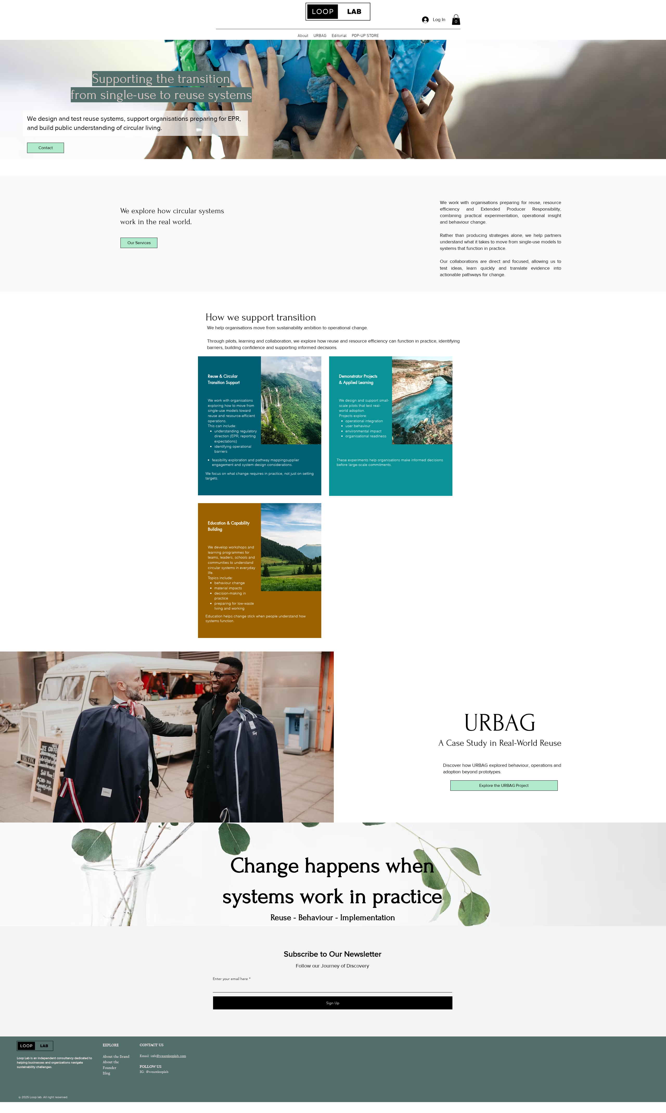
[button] (456, 19)
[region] (259, 425)
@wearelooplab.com (171, 1056)
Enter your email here (230, 979)
